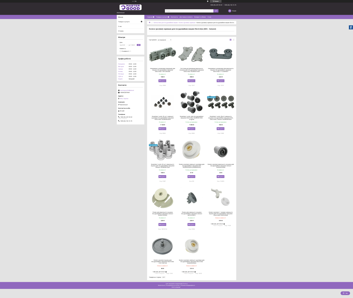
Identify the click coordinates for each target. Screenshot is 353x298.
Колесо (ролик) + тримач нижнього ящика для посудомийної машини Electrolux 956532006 (221, 213)
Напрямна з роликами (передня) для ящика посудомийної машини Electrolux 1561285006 (162, 70)
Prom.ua (185, 283)
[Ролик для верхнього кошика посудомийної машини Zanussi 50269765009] (162, 198)
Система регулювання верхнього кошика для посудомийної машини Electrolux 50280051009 (192, 70)
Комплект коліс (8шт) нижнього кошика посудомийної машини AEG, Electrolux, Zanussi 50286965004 (220, 118)
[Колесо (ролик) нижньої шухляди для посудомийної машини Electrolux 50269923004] (191, 245)
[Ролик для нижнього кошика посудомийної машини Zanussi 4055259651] (191, 198)
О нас (209, 17)
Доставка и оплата (186, 17)
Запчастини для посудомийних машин (166, 22)
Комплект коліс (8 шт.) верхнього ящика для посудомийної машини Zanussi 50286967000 (162, 165)
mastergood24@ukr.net (127, 90)
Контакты (174, 17)
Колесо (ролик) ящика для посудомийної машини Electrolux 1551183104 (162, 261)
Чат (347, 293)
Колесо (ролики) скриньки (187, 22)
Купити (163, 81)
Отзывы (120, 31)
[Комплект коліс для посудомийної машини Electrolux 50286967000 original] (191, 102)
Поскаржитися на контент (173, 285)
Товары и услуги (161, 17)
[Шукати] (215, 11)
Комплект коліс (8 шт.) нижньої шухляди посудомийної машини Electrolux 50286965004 (162, 118)
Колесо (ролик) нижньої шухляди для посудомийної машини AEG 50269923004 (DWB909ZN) (191, 165)
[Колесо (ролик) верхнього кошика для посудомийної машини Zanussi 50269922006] (220, 150)
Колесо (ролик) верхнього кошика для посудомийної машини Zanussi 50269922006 (221, 165)
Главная (149, 17)
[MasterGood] (131, 7)
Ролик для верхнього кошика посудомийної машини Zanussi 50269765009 (162, 213)
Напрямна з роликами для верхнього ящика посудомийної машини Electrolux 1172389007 (220, 70)
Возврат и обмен (200, 17)
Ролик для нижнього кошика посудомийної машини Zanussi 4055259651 (191, 213)
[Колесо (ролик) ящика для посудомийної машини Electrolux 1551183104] (162, 245)
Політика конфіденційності (188, 285)
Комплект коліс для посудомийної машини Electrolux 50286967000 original (191, 118)
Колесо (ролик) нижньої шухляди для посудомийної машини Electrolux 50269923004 (191, 261)
